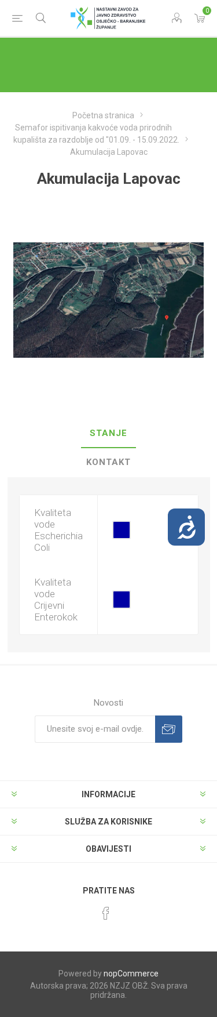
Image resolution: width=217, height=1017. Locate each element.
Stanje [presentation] (108, 433)
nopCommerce (131, 973)
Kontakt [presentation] (108, 462)
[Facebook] (106, 913)
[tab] (108, 433)
